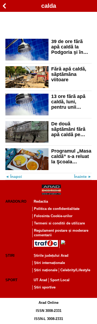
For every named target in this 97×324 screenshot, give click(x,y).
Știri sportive (45, 287)
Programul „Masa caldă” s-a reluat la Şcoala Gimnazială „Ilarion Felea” (71, 156)
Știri (10, 255)
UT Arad (40, 280)
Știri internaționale (49, 263)
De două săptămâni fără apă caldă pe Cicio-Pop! (68, 129)
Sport (11, 280)
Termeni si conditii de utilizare (59, 223)
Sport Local (60, 280)
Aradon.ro (15, 201)
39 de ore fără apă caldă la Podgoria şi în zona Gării (67, 47)
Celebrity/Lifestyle (75, 270)
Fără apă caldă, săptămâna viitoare (68, 74)
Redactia (41, 201)
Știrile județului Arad (51, 255)
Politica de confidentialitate (56, 209)
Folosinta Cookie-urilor (53, 216)
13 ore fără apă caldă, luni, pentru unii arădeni (68, 102)
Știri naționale (45, 270)
